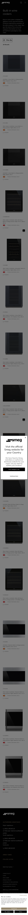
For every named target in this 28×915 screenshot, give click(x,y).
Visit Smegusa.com (14, 469)
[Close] (25, 437)
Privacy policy (23, 895)
